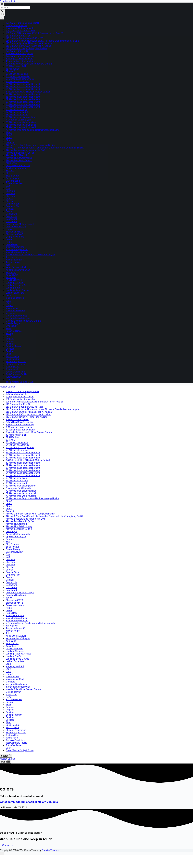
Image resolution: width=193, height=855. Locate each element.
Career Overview (14, 183)
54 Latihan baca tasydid (18, 76)
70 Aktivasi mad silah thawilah (21, 122)
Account (10, 142)
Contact (9, 209)
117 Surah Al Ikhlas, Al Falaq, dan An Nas (26, 48)
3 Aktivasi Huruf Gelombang (20, 56)
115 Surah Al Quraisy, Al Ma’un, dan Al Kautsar (29, 43)
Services (10, 349)
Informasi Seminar (15, 247)
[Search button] (2, 12)
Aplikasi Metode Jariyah (18, 165)
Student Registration (16, 361)
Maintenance (12, 308)
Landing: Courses (14, 282)
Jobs (8, 265)
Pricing (9, 333)
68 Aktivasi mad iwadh (17, 114)
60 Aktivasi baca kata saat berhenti (23, 94)
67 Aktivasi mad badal (17, 112)
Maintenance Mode (15, 310)
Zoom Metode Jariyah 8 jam (19, 382)
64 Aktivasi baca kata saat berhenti (23, 104)
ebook (9, 229)
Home (9, 239)
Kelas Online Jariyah (16, 267)
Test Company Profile (16, 374)
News (8, 328)
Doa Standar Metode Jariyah (20, 224)
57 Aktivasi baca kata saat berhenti (23, 84)
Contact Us (11, 214)
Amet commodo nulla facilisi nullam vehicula (29, 801)
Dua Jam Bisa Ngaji (16, 226)
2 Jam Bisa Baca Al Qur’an (19, 53)
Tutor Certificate (13, 377)
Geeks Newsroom (15, 237)
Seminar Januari (14, 346)
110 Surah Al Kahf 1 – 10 (18, 36)
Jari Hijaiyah (12, 257)
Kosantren (11, 277)
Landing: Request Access (18, 285)
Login (8, 300)
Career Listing (13, 181)
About (9, 132)
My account (11, 326)
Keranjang (11, 272)
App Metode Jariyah (16, 168)
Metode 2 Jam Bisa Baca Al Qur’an (23, 321)
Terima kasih (12, 369)
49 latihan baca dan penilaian (20, 61)
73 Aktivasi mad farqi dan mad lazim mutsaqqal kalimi (32, 130)
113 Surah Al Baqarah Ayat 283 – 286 (24, 38)
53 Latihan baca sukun (17, 74)
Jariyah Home (13, 262)
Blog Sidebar (12, 176)
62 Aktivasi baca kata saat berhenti (23, 99)
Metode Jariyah (13, 323)
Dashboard (11, 219)
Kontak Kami (12, 275)
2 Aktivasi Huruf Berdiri (17, 51)
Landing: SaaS (13, 288)
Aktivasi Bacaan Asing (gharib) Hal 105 (25, 150)
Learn (8, 295)
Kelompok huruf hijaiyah (18, 270)
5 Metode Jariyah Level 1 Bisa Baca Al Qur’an (29, 64)
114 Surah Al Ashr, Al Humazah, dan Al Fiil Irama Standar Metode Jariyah (42, 41)
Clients (9, 198)
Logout (9, 305)
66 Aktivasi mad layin (16, 109)
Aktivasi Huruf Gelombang (19, 158)
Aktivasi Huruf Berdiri (16, 155)
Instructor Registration (17, 249)
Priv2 (8, 336)
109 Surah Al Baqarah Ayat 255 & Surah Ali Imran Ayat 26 (34, 33)
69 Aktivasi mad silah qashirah (21, 117)
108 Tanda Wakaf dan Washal (20, 30)
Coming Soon (12, 204)
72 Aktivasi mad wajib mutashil (21, 127)
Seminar (10, 344)
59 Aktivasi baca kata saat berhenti (23, 89)
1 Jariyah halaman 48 (16, 25)
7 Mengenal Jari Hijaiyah (18, 120)
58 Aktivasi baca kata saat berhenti (23, 86)
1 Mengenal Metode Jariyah (19, 28)
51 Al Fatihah (12, 69)
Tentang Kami (12, 366)
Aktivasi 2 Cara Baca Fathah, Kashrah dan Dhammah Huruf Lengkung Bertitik (45, 148)
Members (10, 313)
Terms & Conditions (15, 372)
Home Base (12, 244)
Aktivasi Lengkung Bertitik (19, 160)
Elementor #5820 (14, 232)
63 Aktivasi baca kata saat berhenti (23, 102)
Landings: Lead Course (17, 290)
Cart (8, 186)
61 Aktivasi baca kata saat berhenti (23, 97)
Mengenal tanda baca (16, 316)
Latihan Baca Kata (15, 293)
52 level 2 (10, 71)
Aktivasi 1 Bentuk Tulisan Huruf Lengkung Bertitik (30, 145)
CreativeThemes (50, 850)
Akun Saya (11, 163)
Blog (8, 173)
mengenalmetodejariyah (18, 318)
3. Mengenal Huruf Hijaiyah (19, 58)
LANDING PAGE (14, 280)
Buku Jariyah (12, 178)
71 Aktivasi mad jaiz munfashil (21, 125)
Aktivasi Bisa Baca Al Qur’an (20, 153)
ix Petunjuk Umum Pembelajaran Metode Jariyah (30, 254)
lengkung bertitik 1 (15, 298)
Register (10, 338)
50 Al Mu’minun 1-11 (16, 66)
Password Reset (14, 331)
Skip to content (7, 1)
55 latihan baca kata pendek (20, 79)
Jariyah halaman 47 (15, 260)
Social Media (12, 356)
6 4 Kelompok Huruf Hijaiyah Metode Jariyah (28, 92)
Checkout (10, 191)
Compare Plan (13, 206)
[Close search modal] (2, 4)
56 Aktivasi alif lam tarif (17, 81)
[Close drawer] (2, 18)
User (8, 379)
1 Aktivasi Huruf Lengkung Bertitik (22, 23)
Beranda (10, 170)
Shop (8, 354)
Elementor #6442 (14, 234)
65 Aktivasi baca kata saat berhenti (23, 107)
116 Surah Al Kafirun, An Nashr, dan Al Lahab (28, 46)
